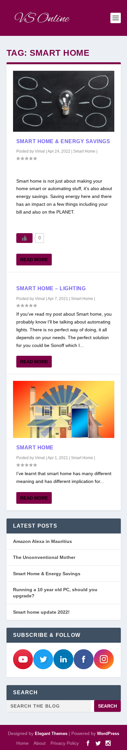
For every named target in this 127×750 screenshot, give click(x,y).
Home (22, 743)
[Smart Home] (63, 409)
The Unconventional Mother (44, 557)
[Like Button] (24, 238)
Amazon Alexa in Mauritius (42, 541)
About (40, 743)
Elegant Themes (51, 733)
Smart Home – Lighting (51, 288)
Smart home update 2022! (41, 612)
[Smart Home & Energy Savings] (63, 101)
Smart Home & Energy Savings (63, 141)
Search (107, 706)
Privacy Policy (64, 743)
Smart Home (84, 151)
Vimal (40, 151)
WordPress (108, 733)
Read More (34, 259)
